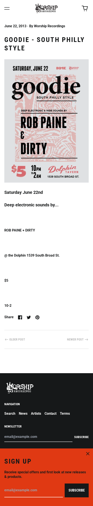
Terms (65, 413)
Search (9, 413)
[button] (85, 8)
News (23, 413)
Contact (50, 413)
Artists (36, 413)
